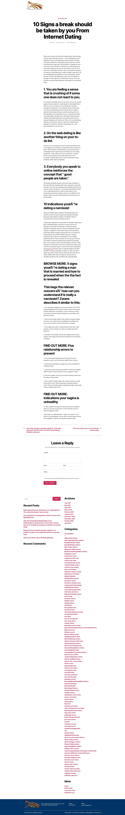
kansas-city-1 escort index (73, 661)
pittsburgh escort (70, 715)
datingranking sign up (71, 578)
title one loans (69, 762)
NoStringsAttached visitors (73, 710)
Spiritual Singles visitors (72, 742)
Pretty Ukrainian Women (72, 717)
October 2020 (69, 521)
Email (64, 465)
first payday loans (70, 607)
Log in (66, 786)
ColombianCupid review (72, 563)
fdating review (69, 601)
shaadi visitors (62, 18)
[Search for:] (37, 499)
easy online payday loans (72, 589)
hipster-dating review (71, 634)
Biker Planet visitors (70, 547)
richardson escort (70, 724)
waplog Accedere (70, 773)
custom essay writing (71, 567)
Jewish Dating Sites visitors (73, 657)
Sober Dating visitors (71, 739)
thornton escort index (71, 760)
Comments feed (69, 790)
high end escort (69, 630)
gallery (68, 7)
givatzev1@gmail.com (86, 805)
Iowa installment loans (71, 650)
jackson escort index (71, 654)
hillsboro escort (69, 632)
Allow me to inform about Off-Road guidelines (38, 538)
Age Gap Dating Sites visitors (74, 540)
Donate (76, 7)
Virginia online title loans (72, 771)
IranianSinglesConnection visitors (75, 652)
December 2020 (69, 516)
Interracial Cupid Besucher (73, 645)
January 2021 (68, 514)
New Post (67, 704)
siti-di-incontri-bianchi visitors (74, 737)
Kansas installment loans (72, 659)
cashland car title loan (71, 558)
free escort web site (71, 619)
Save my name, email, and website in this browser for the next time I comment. (62, 478)
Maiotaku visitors (70, 679)
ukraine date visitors (71, 764)
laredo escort (68, 663)
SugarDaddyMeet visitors (72, 746)
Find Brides (68, 605)
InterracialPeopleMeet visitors (74, 648)
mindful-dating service (71, 690)
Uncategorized (69, 766)
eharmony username (71, 592)
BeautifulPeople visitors (72, 545)
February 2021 (69, 512)
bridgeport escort (70, 554)
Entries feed (68, 788)
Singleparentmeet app (71, 735)
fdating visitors (69, 603)
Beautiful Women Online (72, 542)
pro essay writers (70, 719)
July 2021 (67, 503)
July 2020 (67, 523)
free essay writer (70, 621)
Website (45, 471)
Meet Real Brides (70, 686)
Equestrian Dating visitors (72, 594)
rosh (54, 42)
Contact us (97, 7)
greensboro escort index (72, 625)
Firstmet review (69, 610)
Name (45, 465)
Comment (46, 452)
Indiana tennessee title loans (73, 641)
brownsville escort (70, 556)
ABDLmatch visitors (70, 538)
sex (65, 730)
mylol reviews (69, 699)
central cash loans (70, 560)
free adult (67, 616)
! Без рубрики (69, 533)
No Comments (72, 42)
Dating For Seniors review (72, 572)
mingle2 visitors (69, 692)
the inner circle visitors (71, 755)
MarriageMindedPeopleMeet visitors (76, 681)
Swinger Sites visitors (71, 748)
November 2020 (69, 519)
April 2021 (67, 507)
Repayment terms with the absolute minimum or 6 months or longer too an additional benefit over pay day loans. (41, 532)
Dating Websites (69, 576)
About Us (59, 7)
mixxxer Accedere (70, 697)
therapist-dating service (72, 757)
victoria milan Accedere (72, 769)
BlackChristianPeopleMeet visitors (75, 551)
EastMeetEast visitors (71, 587)
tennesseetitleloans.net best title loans (77, 753)
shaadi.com (49, 249)
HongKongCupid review (72, 636)
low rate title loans (70, 677)
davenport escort (70, 581)
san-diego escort (70, 726)
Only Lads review (70, 713)
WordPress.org (69, 792)
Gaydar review (69, 623)
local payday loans (70, 670)
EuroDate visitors (70, 598)
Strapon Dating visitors (71, 744)
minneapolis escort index (72, 695)
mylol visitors (68, 701)
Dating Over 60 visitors (72, 574)
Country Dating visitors (72, 565)
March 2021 (68, 510)
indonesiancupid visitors (72, 643)
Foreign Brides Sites (71, 614)
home (51, 7)
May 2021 (67, 505)
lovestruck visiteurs (71, 675)
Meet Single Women (71, 688)
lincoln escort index (70, 668)
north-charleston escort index (74, 708)
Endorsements (86, 7)
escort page (68, 596)
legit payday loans (70, 666)
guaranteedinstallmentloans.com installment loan (80, 627)
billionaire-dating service (72, 549)
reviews (67, 722)
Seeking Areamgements (72, 728)
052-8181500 (72, 805)
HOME (66, 812)
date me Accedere (70, 569)
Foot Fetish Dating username (73, 612)
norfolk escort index (71, 706)
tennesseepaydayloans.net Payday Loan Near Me (80, 751)
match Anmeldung (70, 683)
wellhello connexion (70, 775)
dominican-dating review (72, 583)
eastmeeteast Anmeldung (72, 585)
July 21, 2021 (62, 42)
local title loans (69, 672)
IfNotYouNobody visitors (72, 639)
